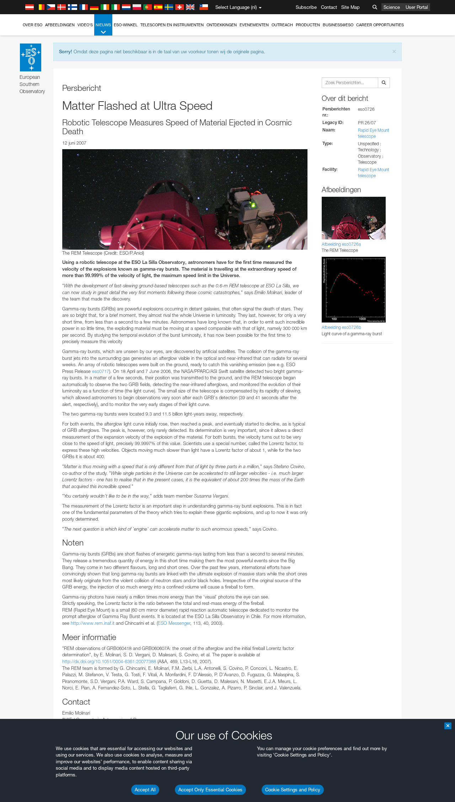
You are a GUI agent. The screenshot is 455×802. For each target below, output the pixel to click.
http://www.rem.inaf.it (92, 623)
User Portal (417, 7)
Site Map (350, 7)
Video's (85, 24)
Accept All (145, 789)
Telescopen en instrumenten (172, 24)
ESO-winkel (126, 24)
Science (392, 7)
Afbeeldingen (60, 24)
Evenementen (254, 24)
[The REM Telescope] (184, 199)
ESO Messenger (174, 623)
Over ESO (32, 24)
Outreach (282, 24)
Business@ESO (338, 24)
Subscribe (306, 7)
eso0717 (100, 371)
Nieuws (103, 24)
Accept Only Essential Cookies (210, 789)
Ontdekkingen (222, 24)
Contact (329, 7)
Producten (308, 24)
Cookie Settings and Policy (292, 789)
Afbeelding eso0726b (341, 327)
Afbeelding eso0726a (341, 244)
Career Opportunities (380, 24)
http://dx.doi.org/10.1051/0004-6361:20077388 (109, 661)
